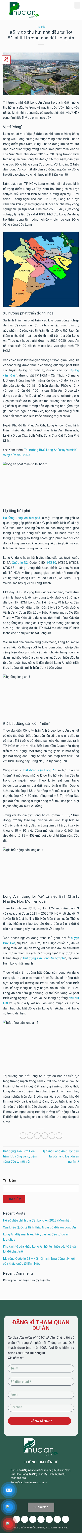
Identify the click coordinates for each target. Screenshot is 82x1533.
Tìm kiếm (9, 1180)
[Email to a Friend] (44, 1135)
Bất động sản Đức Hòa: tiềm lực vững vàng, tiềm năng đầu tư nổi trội (20, 1156)
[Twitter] (24, 1519)
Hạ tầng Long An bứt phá (21, 518)
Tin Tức (41, 27)
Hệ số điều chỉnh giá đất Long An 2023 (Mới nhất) (37, 1220)
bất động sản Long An (39, 770)
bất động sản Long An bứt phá (44, 958)
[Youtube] (32, 1519)
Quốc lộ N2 (20, 563)
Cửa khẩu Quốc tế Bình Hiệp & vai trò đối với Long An (39, 1227)
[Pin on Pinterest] (52, 1135)
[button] (77, 5)
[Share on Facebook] (30, 1135)
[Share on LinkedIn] (59, 1135)
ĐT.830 (51, 563)
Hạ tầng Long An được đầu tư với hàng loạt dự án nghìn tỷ (60, 1156)
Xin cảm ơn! (16, 1358)
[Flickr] (57, 1519)
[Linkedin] (49, 1519)
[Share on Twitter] (37, 1135)
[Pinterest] (41, 1519)
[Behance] (65, 1519)
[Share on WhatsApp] (23, 1135)
